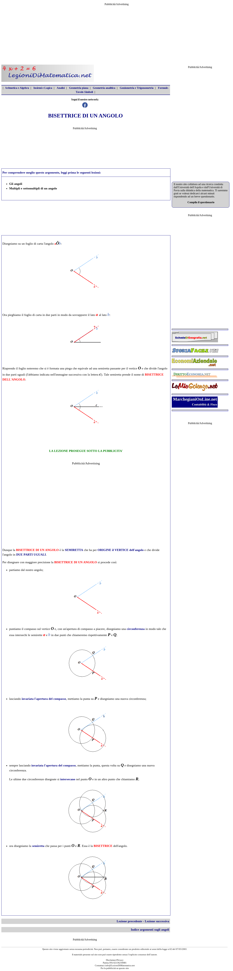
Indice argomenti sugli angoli (150, 929)
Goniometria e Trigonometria (137, 87)
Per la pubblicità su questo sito (115, 968)
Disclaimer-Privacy (114, 960)
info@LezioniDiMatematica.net (120, 965)
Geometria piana (78, 87)
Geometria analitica (104, 87)
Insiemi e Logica (42, 87)
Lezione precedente (129, 921)
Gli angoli (15, 183)
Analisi (61, 87)
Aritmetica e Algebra (17, 87)
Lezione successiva (157, 921)
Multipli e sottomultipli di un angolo (33, 188)
